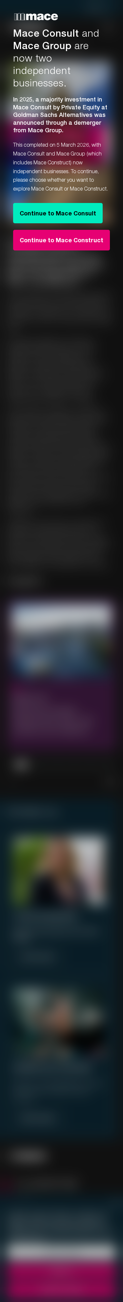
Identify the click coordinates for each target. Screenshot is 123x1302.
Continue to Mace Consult (58, 213)
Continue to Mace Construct (61, 240)
